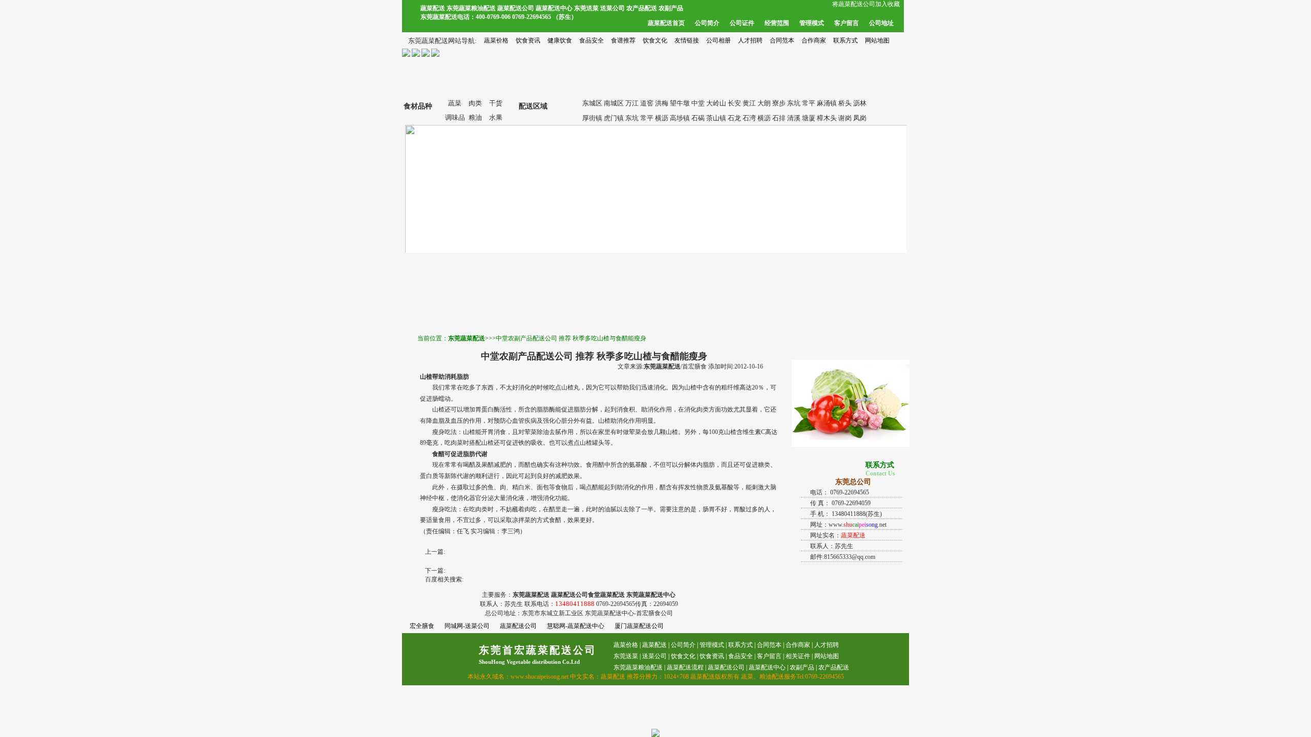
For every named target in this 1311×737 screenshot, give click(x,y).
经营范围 (777, 23)
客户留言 (846, 23)
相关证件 (798, 656)
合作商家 (813, 40)
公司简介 (707, 23)
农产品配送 (833, 667)
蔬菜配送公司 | (727, 667)
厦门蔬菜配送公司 (639, 626)
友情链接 (686, 40)
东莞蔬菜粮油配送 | (639, 667)
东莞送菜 (626, 656)
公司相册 (718, 40)
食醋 (438, 454)
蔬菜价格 (496, 40)
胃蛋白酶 (487, 409)
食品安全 (591, 40)
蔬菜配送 (654, 644)
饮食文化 (655, 40)
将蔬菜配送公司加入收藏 (866, 4)
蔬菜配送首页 (666, 23)
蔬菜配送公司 (518, 626)
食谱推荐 (623, 40)
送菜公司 (654, 656)
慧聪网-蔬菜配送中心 (575, 626)
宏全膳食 (422, 626)
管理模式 (811, 23)
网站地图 (877, 40)
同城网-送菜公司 (467, 626)
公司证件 (742, 23)
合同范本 (782, 40)
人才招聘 (750, 40)
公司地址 (881, 23)
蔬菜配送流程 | (686, 667)
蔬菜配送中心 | (768, 667)
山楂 (426, 376)
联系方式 (845, 40)
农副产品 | (803, 667)
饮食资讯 (528, 40)
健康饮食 (559, 40)
